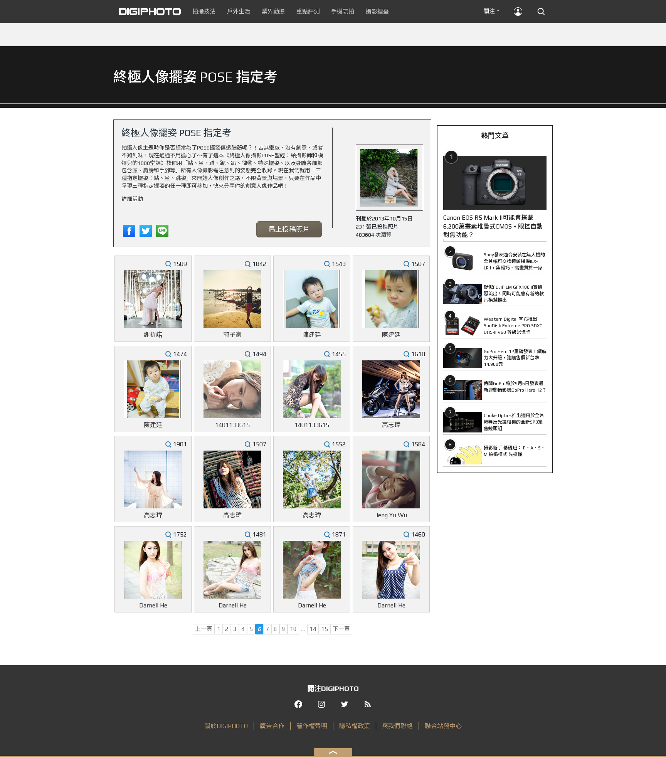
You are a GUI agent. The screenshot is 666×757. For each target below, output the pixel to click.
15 (324, 629)
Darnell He (153, 605)
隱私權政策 (354, 726)
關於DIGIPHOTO (226, 726)
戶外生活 (238, 11)
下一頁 (341, 629)
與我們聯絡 (397, 726)
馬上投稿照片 (289, 229)
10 (293, 629)
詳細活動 (132, 199)
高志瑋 (391, 425)
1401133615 (232, 425)
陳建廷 (312, 334)
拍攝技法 (203, 11)
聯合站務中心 (443, 726)
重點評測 (308, 11)
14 (312, 629)
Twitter (146, 231)
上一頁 (203, 629)
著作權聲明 (311, 726)
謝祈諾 (153, 334)
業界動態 (273, 11)
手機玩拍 (342, 11)
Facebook (129, 231)
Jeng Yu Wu (391, 515)
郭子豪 (232, 334)
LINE (162, 231)
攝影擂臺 (377, 11)
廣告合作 (272, 726)
